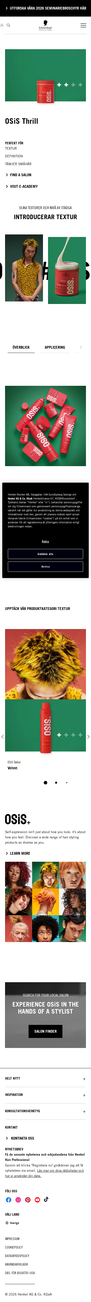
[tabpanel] (45, 412)
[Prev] (2, 736)
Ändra (45, 541)
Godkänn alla (45, 553)
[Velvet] (45, 736)
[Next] (88, 736)
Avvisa (45, 566)
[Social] (8, 1199)
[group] (45, 745)
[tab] (21, 347)
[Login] (2, 25)
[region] (45, 530)
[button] (45, 1078)
